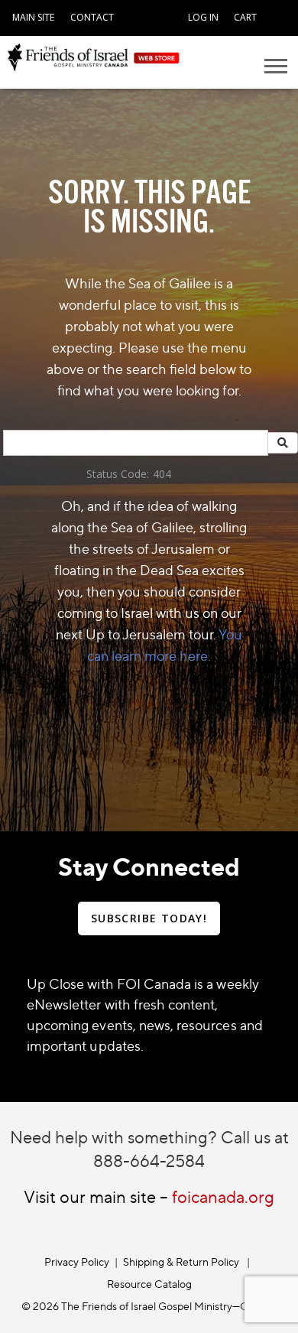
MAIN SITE (33, 17)
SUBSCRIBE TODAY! (149, 918)
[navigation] (33, 15)
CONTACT (92, 17)
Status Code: (117, 474)
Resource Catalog (149, 1283)
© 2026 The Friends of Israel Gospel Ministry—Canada (149, 1305)
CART (245, 17)
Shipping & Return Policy (181, 1261)
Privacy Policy (76, 1261)
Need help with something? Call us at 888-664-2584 (149, 1149)
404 (162, 474)
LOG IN (203, 17)
